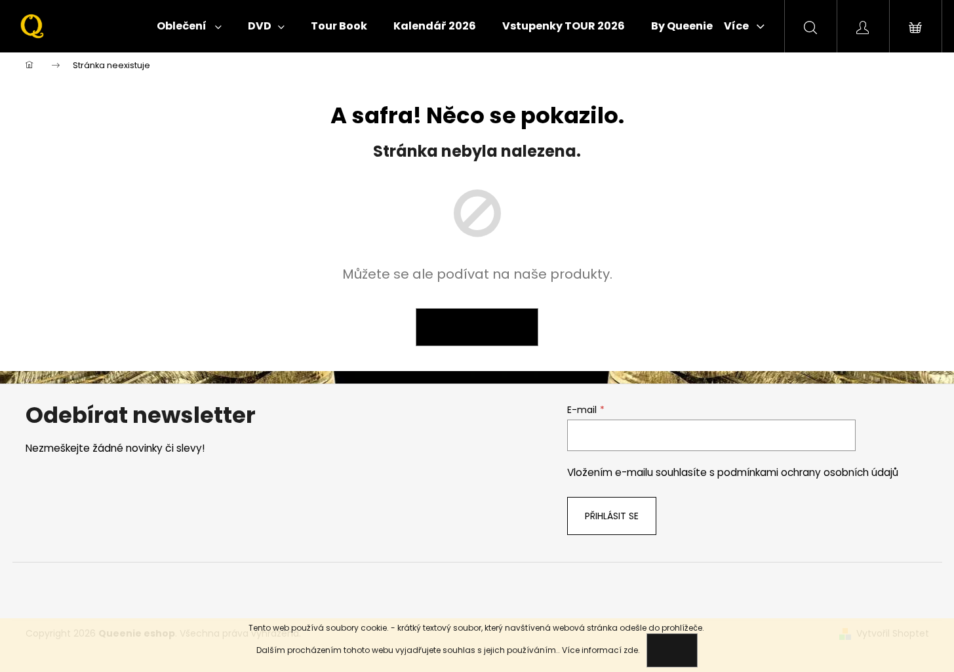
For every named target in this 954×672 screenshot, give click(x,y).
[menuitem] (189, 26)
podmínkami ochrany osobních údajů (807, 472)
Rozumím (672, 650)
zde (631, 650)
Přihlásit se (612, 516)
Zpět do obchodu (477, 327)
